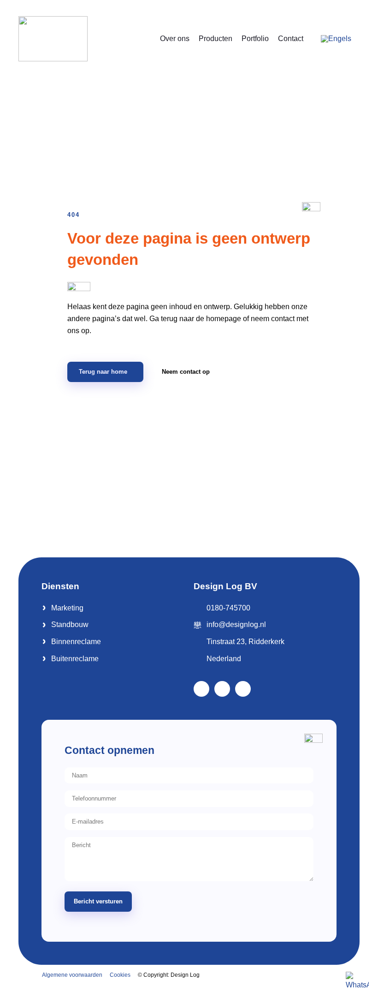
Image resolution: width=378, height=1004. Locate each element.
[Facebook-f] (201, 689)
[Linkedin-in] (222, 689)
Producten (215, 38)
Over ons (174, 38)
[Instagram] (243, 689)
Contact (290, 38)
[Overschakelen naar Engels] (336, 38)
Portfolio (255, 38)
